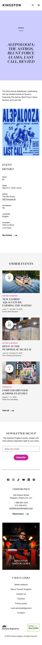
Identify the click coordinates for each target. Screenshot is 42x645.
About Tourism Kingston (21, 589)
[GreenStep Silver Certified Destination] (33, 627)
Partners (21, 598)
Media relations (21, 584)
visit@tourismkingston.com (21, 508)
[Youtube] (23, 479)
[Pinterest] (33, 479)
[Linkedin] (28, 479)
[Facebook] (8, 479)
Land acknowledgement (21, 608)
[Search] (33, 5)
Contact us (21, 594)
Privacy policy (21, 603)
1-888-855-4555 (21, 502)
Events (21, 28)
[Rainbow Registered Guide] (10, 627)
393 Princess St (9, 199)
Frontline (21, 613)
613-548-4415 (21, 505)
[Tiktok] (18, 479)
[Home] (11, 5)
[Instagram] (13, 479)
